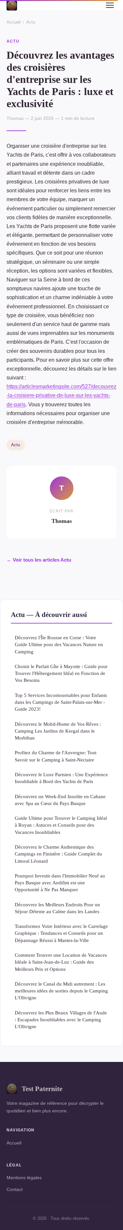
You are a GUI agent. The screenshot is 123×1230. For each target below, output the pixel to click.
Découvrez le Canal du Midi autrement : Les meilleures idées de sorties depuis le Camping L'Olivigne (61, 991)
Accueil (14, 22)
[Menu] (109, 5)
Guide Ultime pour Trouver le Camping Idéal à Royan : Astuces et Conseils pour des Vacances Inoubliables (61, 825)
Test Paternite (42, 1088)
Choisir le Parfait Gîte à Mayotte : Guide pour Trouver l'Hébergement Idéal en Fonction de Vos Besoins (61, 673)
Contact (15, 1189)
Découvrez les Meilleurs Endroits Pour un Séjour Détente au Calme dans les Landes (57, 908)
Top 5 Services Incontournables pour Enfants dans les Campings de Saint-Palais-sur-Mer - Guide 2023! (61, 702)
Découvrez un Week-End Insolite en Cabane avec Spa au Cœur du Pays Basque (60, 800)
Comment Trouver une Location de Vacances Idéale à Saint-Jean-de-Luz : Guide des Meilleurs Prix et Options (61, 962)
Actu (30, 22)
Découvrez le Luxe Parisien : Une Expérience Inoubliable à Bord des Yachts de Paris (61, 778)
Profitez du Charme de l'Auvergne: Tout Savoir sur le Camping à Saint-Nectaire (55, 756)
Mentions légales (24, 1177)
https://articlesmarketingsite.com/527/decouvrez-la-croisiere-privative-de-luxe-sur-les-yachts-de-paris (61, 395)
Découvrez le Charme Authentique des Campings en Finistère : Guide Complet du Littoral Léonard (58, 854)
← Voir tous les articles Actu (39, 560)
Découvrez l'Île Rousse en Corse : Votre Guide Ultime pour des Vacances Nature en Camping (59, 644)
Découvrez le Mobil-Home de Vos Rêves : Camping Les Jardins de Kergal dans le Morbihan (58, 731)
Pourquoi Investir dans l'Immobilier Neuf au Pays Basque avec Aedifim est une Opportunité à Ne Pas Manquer (60, 883)
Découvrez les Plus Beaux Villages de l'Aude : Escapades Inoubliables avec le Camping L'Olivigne (61, 1019)
